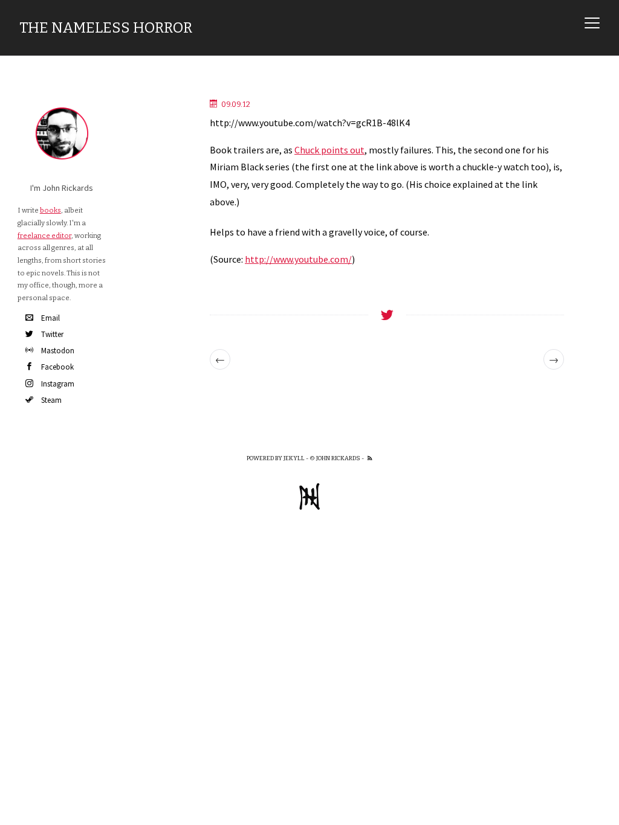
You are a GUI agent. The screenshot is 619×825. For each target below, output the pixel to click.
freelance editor (44, 235)
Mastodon (57, 350)
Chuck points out (329, 150)
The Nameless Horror (105, 27)
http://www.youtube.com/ (298, 259)
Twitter (52, 334)
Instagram (57, 384)
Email (50, 318)
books (50, 210)
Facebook (57, 367)
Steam (51, 400)
